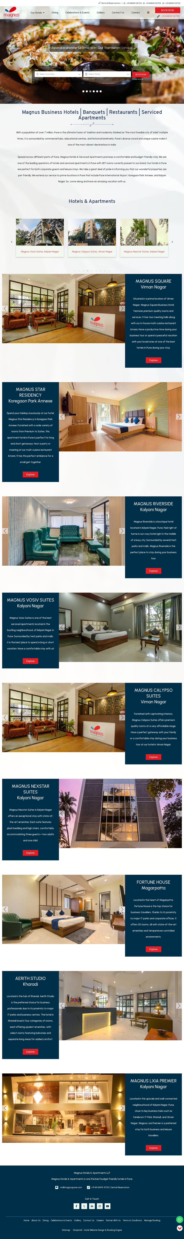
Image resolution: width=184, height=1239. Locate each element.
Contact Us (118, 12)
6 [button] (96, 270)
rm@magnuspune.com (71, 1187)
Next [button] (172, 241)
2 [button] (79, 270)
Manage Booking (137, 79)
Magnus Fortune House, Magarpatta (92, 251)
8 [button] (104, 270)
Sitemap (66, 1230)
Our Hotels (36, 12)
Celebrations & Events (77, 12)
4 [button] (87, 270)
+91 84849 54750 (134, 3)
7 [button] (100, 270)
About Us (36, 1220)
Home (26, 1220)
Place (36, 70)
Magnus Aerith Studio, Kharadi (144, 251)
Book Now (167, 10)
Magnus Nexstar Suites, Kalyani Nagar (39, 251)
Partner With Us (113, 1220)
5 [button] (92, 270)
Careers (135, 12)
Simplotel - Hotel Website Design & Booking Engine (97, 1230)
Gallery (101, 12)
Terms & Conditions (132, 1220)
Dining (55, 12)
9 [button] (109, 270)
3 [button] (83, 270)
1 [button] (74, 270)
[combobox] (58, 74)
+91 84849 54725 (172, 3)
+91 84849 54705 (153, 3)
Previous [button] (11, 241)
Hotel (85, 70)
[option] (40, 238)
